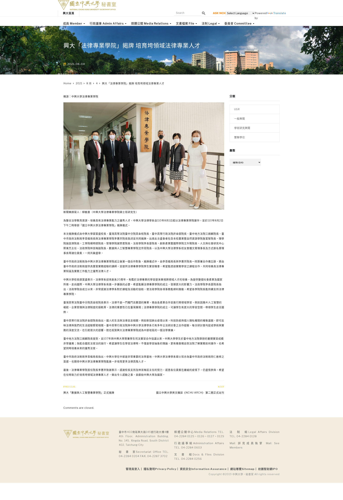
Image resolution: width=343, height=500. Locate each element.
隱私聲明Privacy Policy (160, 469)
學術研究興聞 (242, 127)
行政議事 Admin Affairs (107, 23)
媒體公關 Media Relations (150, 23)
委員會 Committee (238, 23)
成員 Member (72, 23)
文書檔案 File (185, 23)
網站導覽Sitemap (242, 469)
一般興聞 (239, 118)
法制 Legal (209, 23)
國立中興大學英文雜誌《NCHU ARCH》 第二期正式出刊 (190, 392)
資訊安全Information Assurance (203, 469)
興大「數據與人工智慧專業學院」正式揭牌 (88, 392)
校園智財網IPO (268, 469)
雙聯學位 (239, 137)
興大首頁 (68, 13)
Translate (279, 13)
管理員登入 (133, 469)
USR (237, 109)
